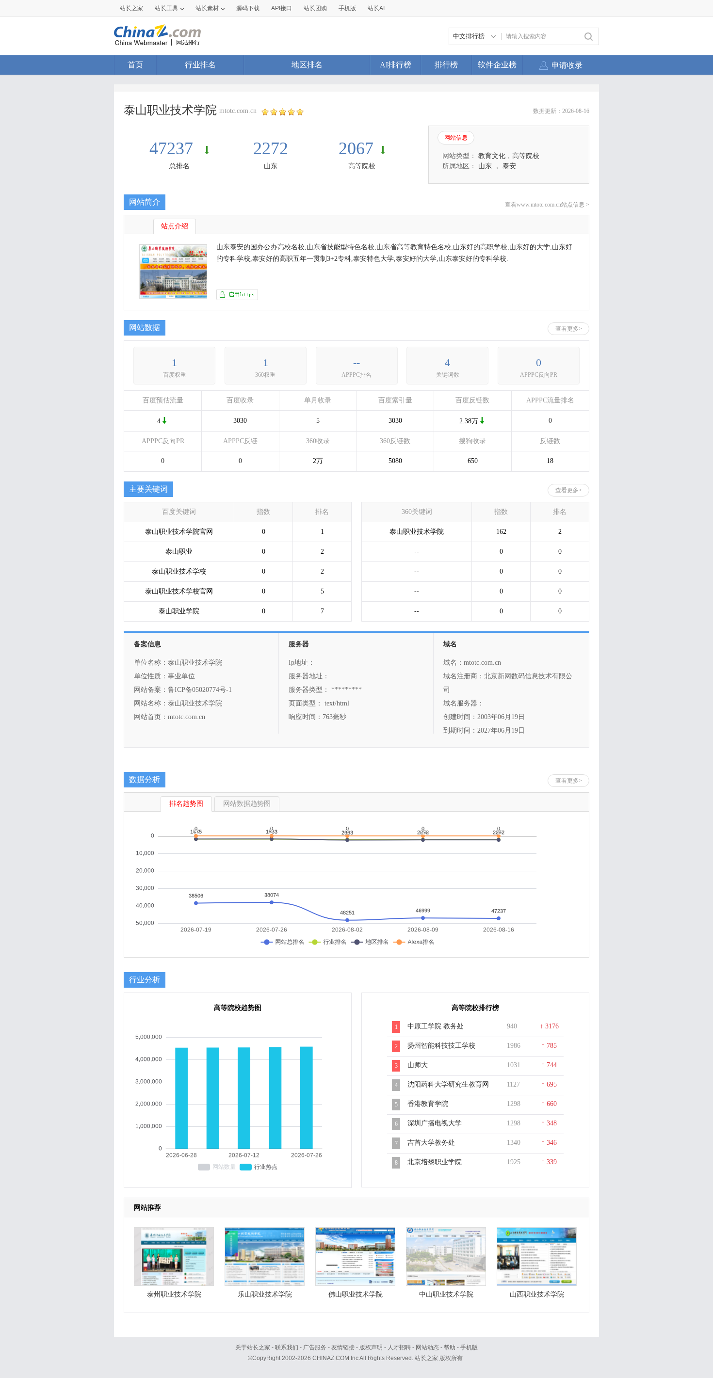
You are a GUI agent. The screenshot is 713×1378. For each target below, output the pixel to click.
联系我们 (286, 1347)
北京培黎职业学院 (434, 1162)
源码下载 (247, 8)
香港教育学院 (427, 1103)
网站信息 (456, 137)
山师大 (417, 1065)
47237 (173, 148)
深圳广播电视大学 (434, 1123)
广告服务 (314, 1347)
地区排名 (307, 65)
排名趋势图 (186, 803)
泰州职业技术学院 (174, 1294)
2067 (356, 148)
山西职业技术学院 (537, 1294)
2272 (270, 148)
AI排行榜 (395, 65)
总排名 (179, 166)
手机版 (469, 1347)
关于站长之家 (252, 1347)
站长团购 (315, 8)
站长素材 (207, 8)
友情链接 (343, 1347)
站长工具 (166, 8)
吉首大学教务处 (431, 1142)
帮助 (449, 1347)
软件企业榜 (497, 65)
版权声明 (371, 1347)
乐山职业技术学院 (265, 1294)
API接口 (281, 8)
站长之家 (131, 8)
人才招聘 (399, 1347)
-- (356, 362)
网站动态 (427, 1347)
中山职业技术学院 (446, 1294)
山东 (270, 166)
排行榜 (446, 65)
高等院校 (361, 166)
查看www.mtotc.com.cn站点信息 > (547, 204)
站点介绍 (174, 226)
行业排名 (200, 65)
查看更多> (568, 328)
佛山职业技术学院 (355, 1294)
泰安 (509, 166)
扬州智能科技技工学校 (441, 1045)
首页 (135, 65)
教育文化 (491, 156)
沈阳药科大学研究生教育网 (448, 1084)
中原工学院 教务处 (435, 1026)
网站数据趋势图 (247, 803)
